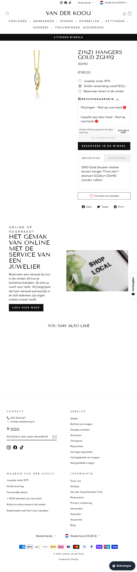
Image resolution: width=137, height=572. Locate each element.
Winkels (15, 428)
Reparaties (76, 446)
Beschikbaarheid (98, 99)
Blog (73, 525)
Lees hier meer (26, 307)
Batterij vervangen (81, 424)
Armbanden (44, 21)
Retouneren (77, 497)
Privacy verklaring (81, 502)
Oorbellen (90, 21)
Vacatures (76, 519)
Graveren (76, 435)
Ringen (67, 21)
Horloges (18, 21)
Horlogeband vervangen (84, 457)
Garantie (75, 514)
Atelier (74, 418)
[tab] (91, 158)
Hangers (41, 27)
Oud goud (76, 440)
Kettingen (116, 21)
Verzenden (76, 508)
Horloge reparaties (81, 451)
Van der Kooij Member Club (86, 491)
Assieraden (93, 27)
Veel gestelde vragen (82, 462)
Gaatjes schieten (80, 429)
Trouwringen (67, 27)
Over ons (75, 480)
